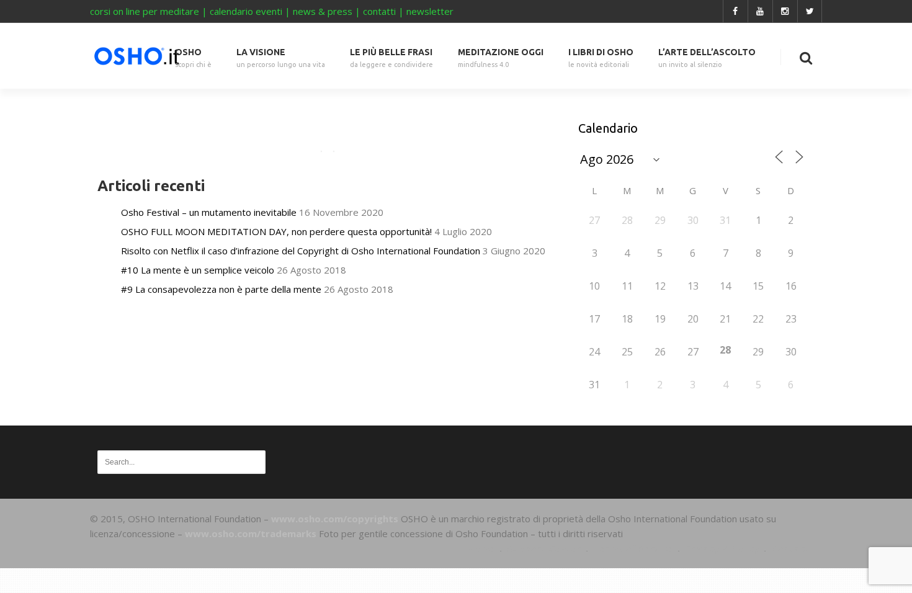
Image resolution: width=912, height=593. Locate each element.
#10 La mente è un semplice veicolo (197, 270)
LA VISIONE (280, 58)
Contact (790, 548)
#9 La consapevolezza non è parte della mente (221, 289)
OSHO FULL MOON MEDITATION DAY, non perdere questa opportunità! (276, 231)
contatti (379, 11)
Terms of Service (633, 548)
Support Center (544, 548)
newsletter (430, 11)
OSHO (193, 58)
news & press (322, 11)
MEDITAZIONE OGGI (500, 58)
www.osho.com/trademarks (250, 533)
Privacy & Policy (722, 548)
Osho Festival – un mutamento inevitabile (209, 212)
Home (480, 548)
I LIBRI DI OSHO (600, 58)
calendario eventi (246, 11)
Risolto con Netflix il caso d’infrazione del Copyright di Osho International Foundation (300, 250)
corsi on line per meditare (144, 11)
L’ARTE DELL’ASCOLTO (707, 58)
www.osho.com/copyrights (334, 518)
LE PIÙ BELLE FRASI (391, 58)
